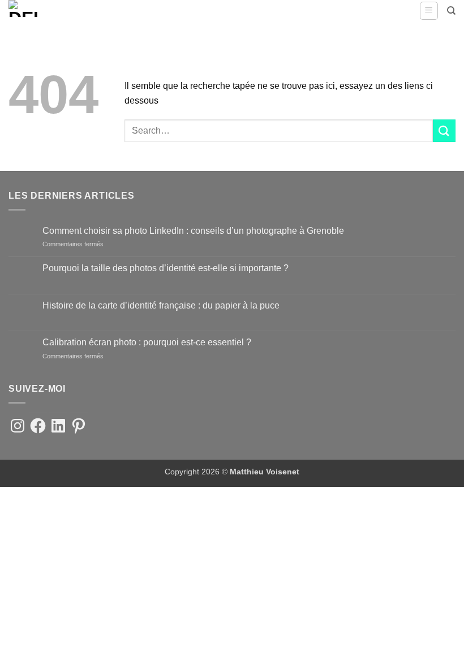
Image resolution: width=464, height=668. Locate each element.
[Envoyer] (444, 130)
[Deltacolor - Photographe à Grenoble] (36, 8)
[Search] (451, 11)
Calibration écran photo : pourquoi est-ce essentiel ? (146, 342)
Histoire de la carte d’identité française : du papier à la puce (161, 305)
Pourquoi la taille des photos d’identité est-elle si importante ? (165, 268)
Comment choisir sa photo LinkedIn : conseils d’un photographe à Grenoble (193, 230)
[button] (429, 11)
